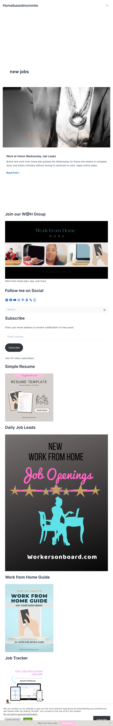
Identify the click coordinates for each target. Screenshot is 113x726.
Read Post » (13, 173)
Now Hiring (67, 723)
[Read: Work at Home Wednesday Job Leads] (56, 117)
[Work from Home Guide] (29, 618)
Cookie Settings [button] (12, 720)
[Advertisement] (56, 31)
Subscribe (14, 347)
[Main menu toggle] (107, 5)
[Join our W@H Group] (56, 249)
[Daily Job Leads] (56, 502)
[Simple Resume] (29, 397)
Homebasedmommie (20, 5)
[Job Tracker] (25, 685)
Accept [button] (28, 720)
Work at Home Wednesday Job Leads (31, 156)
